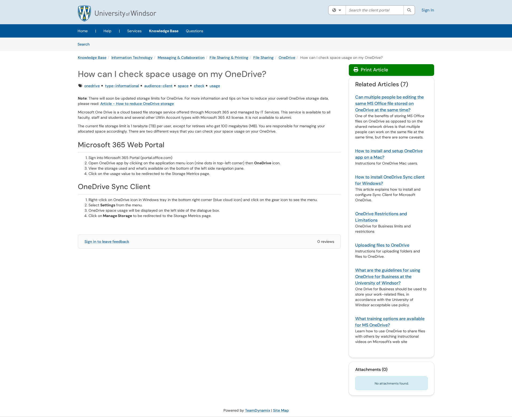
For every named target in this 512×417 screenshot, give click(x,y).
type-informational (122, 85)
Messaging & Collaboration (181, 57)
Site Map (281, 410)
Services (134, 30)
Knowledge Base (163, 30)
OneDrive (287, 57)
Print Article (373, 70)
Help (107, 30)
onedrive (92, 85)
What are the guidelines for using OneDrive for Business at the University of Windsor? (387, 276)
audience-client (158, 85)
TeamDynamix (257, 410)
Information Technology (132, 57)
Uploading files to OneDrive (382, 245)
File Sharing (263, 57)
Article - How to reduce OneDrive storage (137, 103)
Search (85, 44)
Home (83, 30)
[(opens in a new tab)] (117, 13)
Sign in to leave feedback (107, 241)
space (183, 85)
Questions (194, 30)
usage (215, 85)
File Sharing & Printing (229, 57)
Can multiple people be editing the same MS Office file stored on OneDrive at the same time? (389, 103)
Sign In (428, 10)
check (199, 85)
